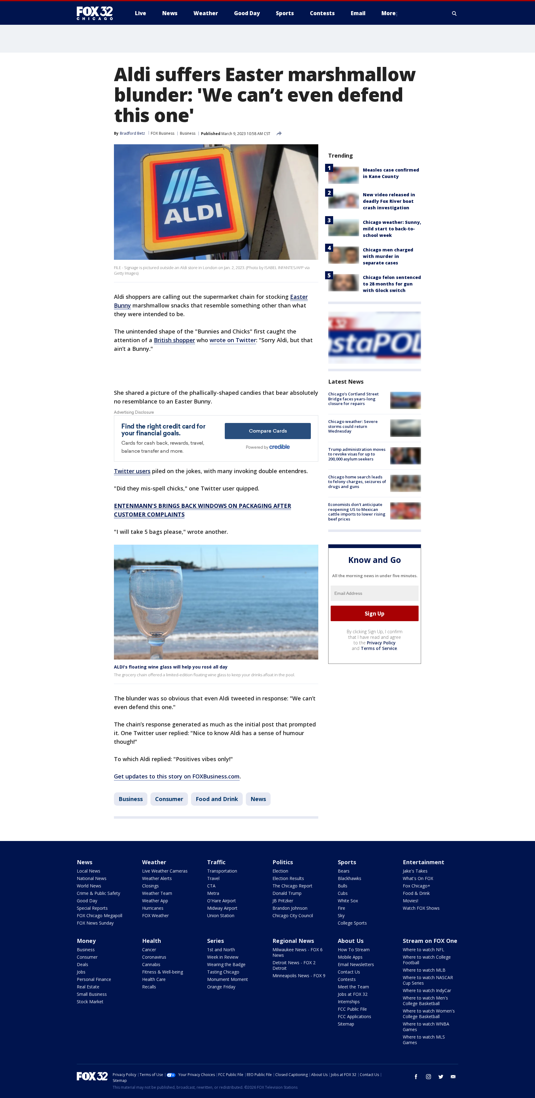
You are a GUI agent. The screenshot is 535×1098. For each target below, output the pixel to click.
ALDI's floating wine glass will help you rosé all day (171, 667)
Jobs (81, 972)
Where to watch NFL (423, 949)
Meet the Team (353, 987)
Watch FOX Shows (421, 908)
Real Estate (88, 987)
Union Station (220, 915)
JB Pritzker (282, 901)
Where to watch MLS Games (424, 1039)
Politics (282, 862)
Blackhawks (349, 878)
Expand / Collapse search (454, 13)
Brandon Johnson (289, 908)
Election (280, 871)
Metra (213, 893)
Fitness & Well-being (162, 972)
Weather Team (157, 893)
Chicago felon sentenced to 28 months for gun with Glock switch (392, 283)
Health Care (154, 979)
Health (151, 940)
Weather (154, 862)
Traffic (216, 862)
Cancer (149, 949)
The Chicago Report (292, 886)
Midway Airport (222, 908)
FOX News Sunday (95, 923)
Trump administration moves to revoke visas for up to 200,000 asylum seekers (356, 454)
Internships (349, 1001)
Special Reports (92, 908)
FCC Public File (352, 1009)
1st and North (221, 949)
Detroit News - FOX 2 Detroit (293, 965)
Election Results (288, 878)
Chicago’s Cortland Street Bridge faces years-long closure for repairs (353, 398)
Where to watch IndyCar (427, 990)
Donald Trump (287, 893)
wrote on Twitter (233, 340)
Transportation (222, 871)
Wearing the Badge (226, 964)
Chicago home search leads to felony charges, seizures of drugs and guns (357, 481)
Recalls (149, 987)
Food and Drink (217, 799)
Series (215, 940)
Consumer (169, 799)
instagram (428, 1077)
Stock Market (90, 1001)
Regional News (293, 940)
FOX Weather (155, 915)
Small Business (92, 994)
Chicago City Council (292, 915)
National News (92, 878)
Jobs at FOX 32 (353, 994)
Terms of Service (379, 648)
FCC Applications (354, 1016)
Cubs (343, 893)
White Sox (348, 901)
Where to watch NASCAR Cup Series (428, 980)
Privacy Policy (381, 643)
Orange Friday (221, 987)
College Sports (352, 923)
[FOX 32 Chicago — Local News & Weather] (97, 13)
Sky (341, 915)
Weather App (155, 901)
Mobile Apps (350, 957)
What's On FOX (418, 878)
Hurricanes (152, 908)
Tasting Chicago (223, 972)
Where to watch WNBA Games (426, 1026)
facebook (416, 1077)
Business (187, 133)
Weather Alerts (157, 878)
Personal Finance (94, 979)
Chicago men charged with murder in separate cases (388, 256)
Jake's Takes (415, 871)
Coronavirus (154, 957)
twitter (441, 1077)
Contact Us (349, 972)
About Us (350, 940)
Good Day (87, 901)
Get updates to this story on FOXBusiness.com (177, 776)
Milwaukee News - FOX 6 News (297, 952)
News (258, 799)
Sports (347, 862)
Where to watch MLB (424, 970)
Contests (347, 979)
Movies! (410, 901)
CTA (211, 886)
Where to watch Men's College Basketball (425, 1000)
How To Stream (354, 949)
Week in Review (222, 957)
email (453, 1077)
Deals (82, 964)
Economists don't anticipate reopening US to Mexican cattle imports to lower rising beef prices (356, 512)
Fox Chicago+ (416, 886)
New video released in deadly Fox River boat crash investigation (389, 201)
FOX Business (162, 133)
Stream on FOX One (430, 940)
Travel (213, 878)
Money (86, 940)
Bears (344, 871)
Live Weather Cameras (165, 871)
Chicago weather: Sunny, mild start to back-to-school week (392, 228)
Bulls (342, 886)
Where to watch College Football (427, 959)
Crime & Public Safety (98, 893)
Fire (341, 908)
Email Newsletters (356, 964)
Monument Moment (227, 979)
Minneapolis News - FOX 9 (298, 975)
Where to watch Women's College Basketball (429, 1013)
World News (89, 886)
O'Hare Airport (221, 901)
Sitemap (346, 1024)
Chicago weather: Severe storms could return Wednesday (353, 426)
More (388, 13)
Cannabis (151, 964)
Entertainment (423, 862)
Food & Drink (416, 893)
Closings (150, 886)
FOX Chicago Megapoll (99, 915)
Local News (88, 871)
